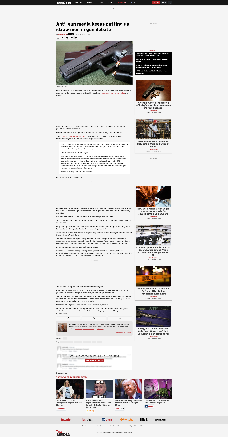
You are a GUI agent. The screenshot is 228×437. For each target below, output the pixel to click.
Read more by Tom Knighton (123, 332)
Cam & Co (78, 3)
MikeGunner (60, 86)
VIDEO (99, 342)
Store (110, 3)
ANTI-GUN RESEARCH (66, 342)
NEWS (65, 338)
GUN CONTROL (77, 342)
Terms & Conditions (118, 426)
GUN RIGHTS (87, 342)
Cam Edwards (153, 110)
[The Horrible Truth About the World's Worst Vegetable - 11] (158, 389)
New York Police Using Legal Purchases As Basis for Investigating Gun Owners (153, 211)
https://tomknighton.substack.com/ (84, 329)
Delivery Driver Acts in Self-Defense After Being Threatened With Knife (153, 291)
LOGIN (164, 2)
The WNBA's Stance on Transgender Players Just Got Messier (68, 403)
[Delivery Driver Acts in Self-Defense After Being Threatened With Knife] (153, 276)
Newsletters (109, 426)
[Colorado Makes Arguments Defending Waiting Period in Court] (153, 129)
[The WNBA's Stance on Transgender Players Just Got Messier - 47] (70, 389)
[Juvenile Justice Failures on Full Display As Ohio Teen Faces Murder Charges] (153, 90)
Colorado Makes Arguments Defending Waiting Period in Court (153, 144)
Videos (101, 3)
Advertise (90, 426)
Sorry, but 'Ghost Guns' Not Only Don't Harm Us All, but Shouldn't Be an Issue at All (153, 331)
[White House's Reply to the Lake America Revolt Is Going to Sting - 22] (128, 389)
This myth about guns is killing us (73, 136)
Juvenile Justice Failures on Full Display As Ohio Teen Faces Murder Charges (153, 105)
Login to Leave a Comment (94, 360)
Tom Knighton (62, 34)
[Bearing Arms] (63, 3)
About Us (84, 426)
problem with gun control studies (113, 93)
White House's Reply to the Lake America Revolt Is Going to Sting (128, 403)
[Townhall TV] (121, 2)
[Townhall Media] (63, 433)
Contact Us (96, 426)
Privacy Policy (128, 426)
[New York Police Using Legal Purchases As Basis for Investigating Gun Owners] (153, 196)
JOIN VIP (156, 2)
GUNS (94, 342)
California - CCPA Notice (140, 426)
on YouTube (100, 329)
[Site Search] (170, 2)
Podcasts (90, 3)
